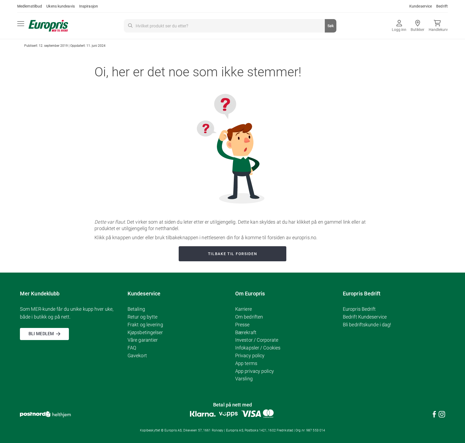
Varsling (244, 378)
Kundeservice (420, 6)
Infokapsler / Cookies (257, 348)
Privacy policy (250, 355)
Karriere (243, 309)
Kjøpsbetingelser (145, 332)
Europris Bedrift (359, 309)
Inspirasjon (88, 6)
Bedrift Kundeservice (365, 317)
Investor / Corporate (256, 340)
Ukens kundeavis (60, 6)
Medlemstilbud (29, 6)
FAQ (132, 348)
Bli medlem (41, 333)
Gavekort (137, 355)
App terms (246, 363)
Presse (242, 324)
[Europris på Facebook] (434, 415)
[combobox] (230, 26)
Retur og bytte (142, 317)
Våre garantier (143, 340)
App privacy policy (254, 371)
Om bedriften (249, 317)
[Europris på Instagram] (442, 415)
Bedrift (442, 6)
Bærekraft (245, 332)
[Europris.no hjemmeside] (48, 26)
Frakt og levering (145, 324)
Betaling (136, 309)
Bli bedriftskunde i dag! (367, 324)
